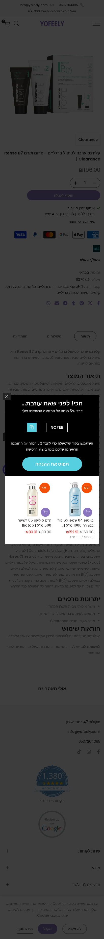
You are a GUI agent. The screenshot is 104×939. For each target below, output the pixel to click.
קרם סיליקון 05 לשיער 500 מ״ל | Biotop (34, 523)
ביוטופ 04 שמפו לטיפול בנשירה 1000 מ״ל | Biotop (75, 523)
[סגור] (7, 396)
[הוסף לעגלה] (87, 512)
